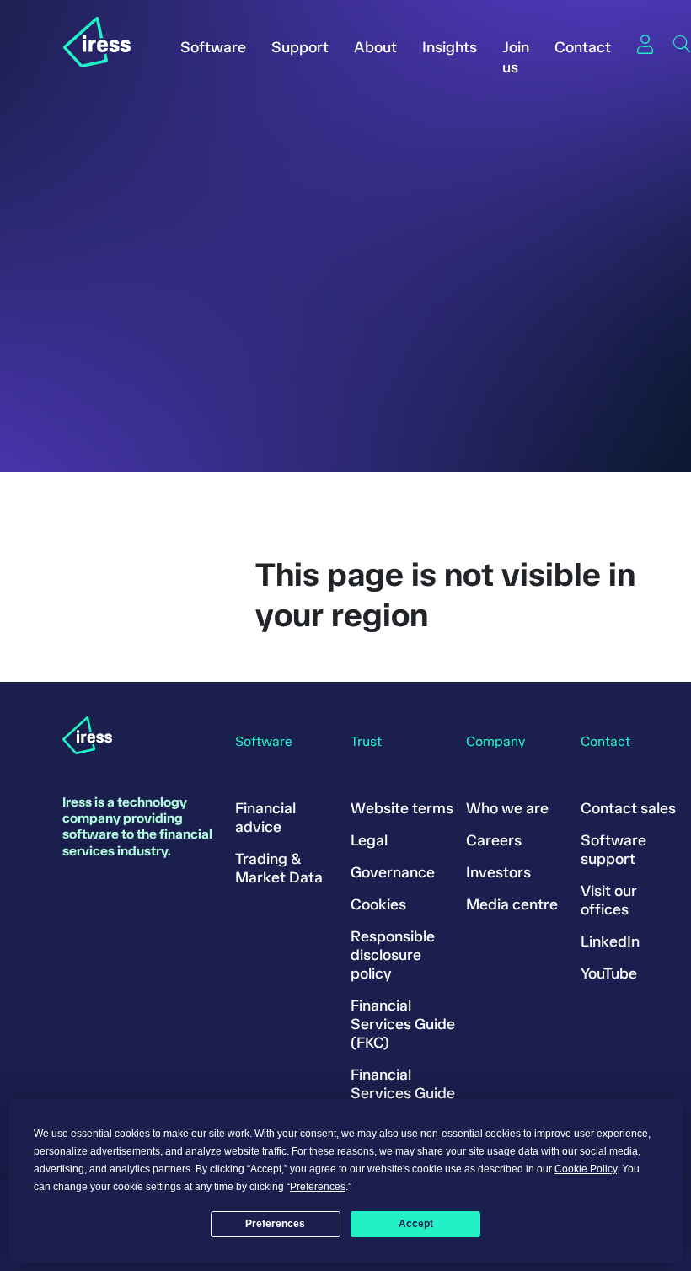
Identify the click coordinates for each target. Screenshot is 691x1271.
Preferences (275, 1224)
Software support (613, 849)
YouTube (609, 973)
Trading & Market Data (279, 868)
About (375, 47)
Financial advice (265, 817)
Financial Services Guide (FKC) (403, 1024)
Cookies (378, 904)
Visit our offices (609, 900)
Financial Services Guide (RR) (403, 1093)
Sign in (644, 44)
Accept (416, 1224)
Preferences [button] (318, 1187)
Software (213, 47)
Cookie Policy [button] (585, 1169)
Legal (369, 840)
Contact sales (628, 808)
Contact (582, 47)
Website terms (402, 808)
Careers (494, 840)
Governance (393, 872)
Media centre (512, 904)
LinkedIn (610, 941)
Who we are (507, 808)
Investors (498, 872)
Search (681, 44)
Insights (449, 47)
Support (300, 47)
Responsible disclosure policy (393, 955)
